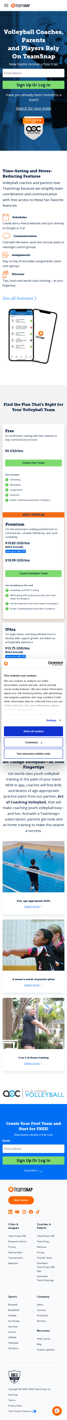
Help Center (21, 1200)
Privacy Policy (15, 1405)
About (40, 1304)
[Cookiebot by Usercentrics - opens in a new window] (48, 663)
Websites (13, 1263)
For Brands (42, 1315)
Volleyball (13, 1342)
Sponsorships (15, 1252)
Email (6, 1141)
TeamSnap (43, 1241)
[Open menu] (6, 5)
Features (42, 1247)
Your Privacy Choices (19, 1411)
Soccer (12, 1332)
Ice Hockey (14, 1321)
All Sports (13, 1348)
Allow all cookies (33, 731)
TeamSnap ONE (17, 1236)
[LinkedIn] (10, 1212)
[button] (57, 1411)
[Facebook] (31, 1212)
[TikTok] (38, 1212)
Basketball (13, 1310)
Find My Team (44, 1257)
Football (12, 1315)
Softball (12, 1337)
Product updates (46, 1349)
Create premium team (33, 573)
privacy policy (26, 709)
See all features (18, 298)
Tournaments (15, 1257)
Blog (39, 1344)
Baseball (12, 1304)
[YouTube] (17, 1212)
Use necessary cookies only (33, 753)
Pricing (11, 1247)
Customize (31, 742)
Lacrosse (13, 1326)
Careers (41, 1310)
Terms (11, 1400)
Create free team (33, 462)
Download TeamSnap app (45, 1278)
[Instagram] (24, 1212)
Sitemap (13, 1394)
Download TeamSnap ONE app (46, 1267)
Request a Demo (17, 1241)
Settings (51, 720)
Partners (41, 1321)
